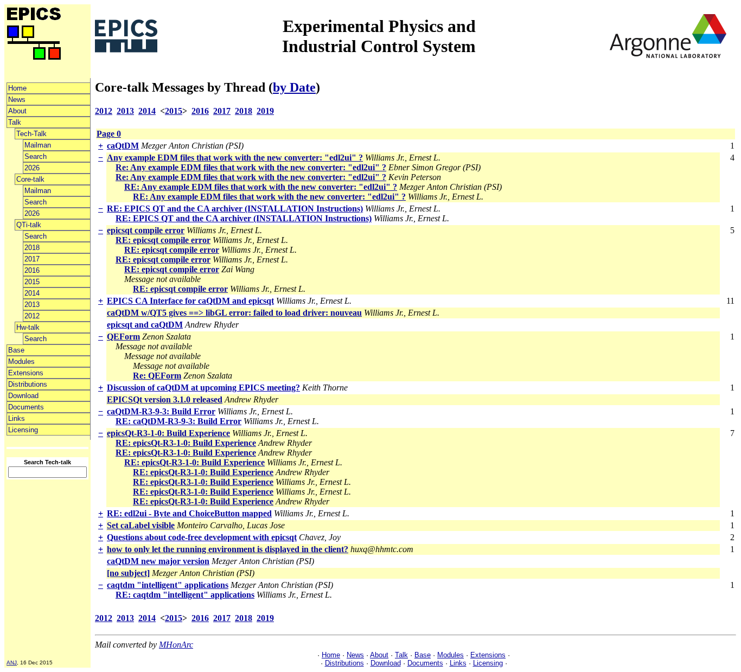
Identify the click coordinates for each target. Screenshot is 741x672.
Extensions (25, 373)
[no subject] (128, 573)
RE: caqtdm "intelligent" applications (185, 594)
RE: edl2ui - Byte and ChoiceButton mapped (189, 513)
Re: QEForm (157, 375)
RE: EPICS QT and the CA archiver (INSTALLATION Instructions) (235, 208)
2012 (32, 316)
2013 (32, 304)
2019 (265, 111)
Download (23, 396)
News (16, 99)
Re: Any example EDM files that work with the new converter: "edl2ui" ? (251, 167)
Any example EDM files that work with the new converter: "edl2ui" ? (235, 157)
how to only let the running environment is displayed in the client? (227, 549)
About (17, 111)
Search (35, 156)
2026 (32, 168)
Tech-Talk (31, 134)
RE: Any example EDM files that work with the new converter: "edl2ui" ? (260, 186)
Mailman (37, 145)
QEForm (123, 336)
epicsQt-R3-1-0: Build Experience (168, 433)
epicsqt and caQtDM (145, 324)
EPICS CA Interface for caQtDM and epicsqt (190, 300)
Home (17, 88)
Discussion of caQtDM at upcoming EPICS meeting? (203, 387)
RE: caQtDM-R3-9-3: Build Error (178, 421)
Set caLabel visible (141, 525)
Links (16, 418)
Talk (14, 122)
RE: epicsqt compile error (163, 240)
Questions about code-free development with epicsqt (202, 537)
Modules (21, 361)
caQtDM (123, 145)
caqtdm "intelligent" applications (167, 585)
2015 (32, 282)
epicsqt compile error (145, 230)
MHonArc (176, 644)
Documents (26, 407)
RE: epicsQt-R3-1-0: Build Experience (186, 442)
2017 (32, 259)
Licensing (23, 430)
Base (16, 350)
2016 (32, 270)
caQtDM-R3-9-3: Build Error (161, 411)
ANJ (12, 662)
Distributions (27, 384)
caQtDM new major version (158, 561)
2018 (32, 248)
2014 (32, 293)
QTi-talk (28, 225)
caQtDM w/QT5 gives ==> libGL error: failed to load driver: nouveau (234, 312)
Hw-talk (28, 327)
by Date (294, 87)
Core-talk (30, 179)
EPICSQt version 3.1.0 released (164, 399)
